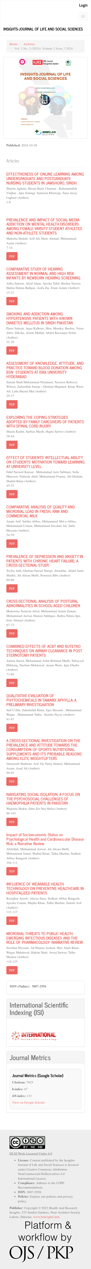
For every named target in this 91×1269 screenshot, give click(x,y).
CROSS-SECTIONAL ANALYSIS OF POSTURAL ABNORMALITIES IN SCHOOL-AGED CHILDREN (43, 603)
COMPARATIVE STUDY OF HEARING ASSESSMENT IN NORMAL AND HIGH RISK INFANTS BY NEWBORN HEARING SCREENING (43, 273)
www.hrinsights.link (46, 1217)
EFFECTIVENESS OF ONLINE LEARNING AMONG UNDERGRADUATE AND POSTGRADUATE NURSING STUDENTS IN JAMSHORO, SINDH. (45, 178)
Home (14, 44)
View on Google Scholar (28, 1102)
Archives (29, 44)
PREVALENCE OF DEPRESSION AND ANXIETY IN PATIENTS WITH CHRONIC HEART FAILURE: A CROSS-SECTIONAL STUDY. (44, 560)
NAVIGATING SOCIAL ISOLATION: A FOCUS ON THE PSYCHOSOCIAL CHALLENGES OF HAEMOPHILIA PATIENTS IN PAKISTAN (43, 798)
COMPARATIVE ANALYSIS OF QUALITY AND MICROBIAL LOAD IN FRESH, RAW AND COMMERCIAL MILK (40, 511)
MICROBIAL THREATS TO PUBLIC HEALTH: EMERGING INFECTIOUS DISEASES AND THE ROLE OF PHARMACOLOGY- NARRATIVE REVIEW (44, 938)
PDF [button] (12, 256)
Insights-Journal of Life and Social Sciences (43, 29)
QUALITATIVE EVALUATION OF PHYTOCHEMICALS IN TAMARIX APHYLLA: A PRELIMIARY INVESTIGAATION (41, 700)
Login (83, 5)
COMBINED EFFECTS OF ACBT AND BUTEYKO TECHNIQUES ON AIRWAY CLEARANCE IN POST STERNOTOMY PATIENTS (44, 650)
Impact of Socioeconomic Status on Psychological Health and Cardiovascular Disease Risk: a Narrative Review (45, 839)
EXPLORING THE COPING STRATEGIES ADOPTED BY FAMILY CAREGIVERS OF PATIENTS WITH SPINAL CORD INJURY (45, 421)
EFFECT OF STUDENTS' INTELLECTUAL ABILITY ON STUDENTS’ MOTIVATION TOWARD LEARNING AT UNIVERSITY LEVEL (45, 461)
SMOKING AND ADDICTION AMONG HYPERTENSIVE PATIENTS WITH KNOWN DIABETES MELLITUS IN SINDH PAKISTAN (39, 318)
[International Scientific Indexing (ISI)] (33, 1035)
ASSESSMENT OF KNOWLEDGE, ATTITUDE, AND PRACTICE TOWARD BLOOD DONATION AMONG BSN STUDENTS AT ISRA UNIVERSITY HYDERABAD (45, 370)
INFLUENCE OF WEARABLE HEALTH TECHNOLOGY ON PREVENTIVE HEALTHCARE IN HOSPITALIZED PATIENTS (45, 888)
